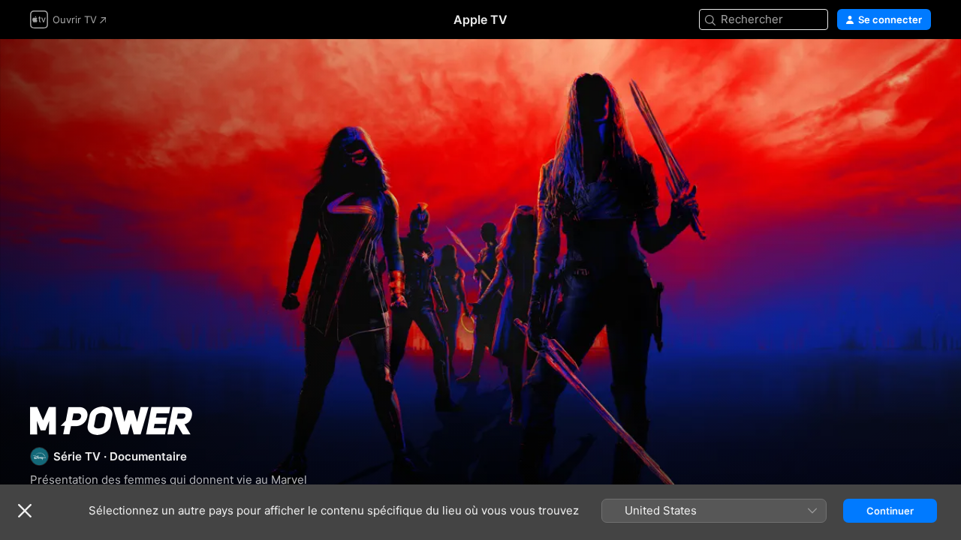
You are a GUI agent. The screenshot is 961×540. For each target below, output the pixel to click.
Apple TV (480, 19)
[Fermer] (25, 511)
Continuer (890, 511)
